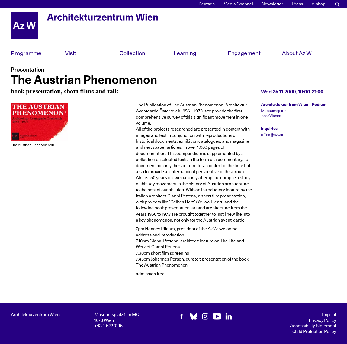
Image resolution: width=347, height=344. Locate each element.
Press (297, 4)
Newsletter (272, 4)
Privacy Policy (322, 320)
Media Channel (238, 4)
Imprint (329, 315)
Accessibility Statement (313, 326)
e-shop (318, 4)
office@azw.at (273, 135)
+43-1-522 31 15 (108, 326)
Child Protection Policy (314, 331)
